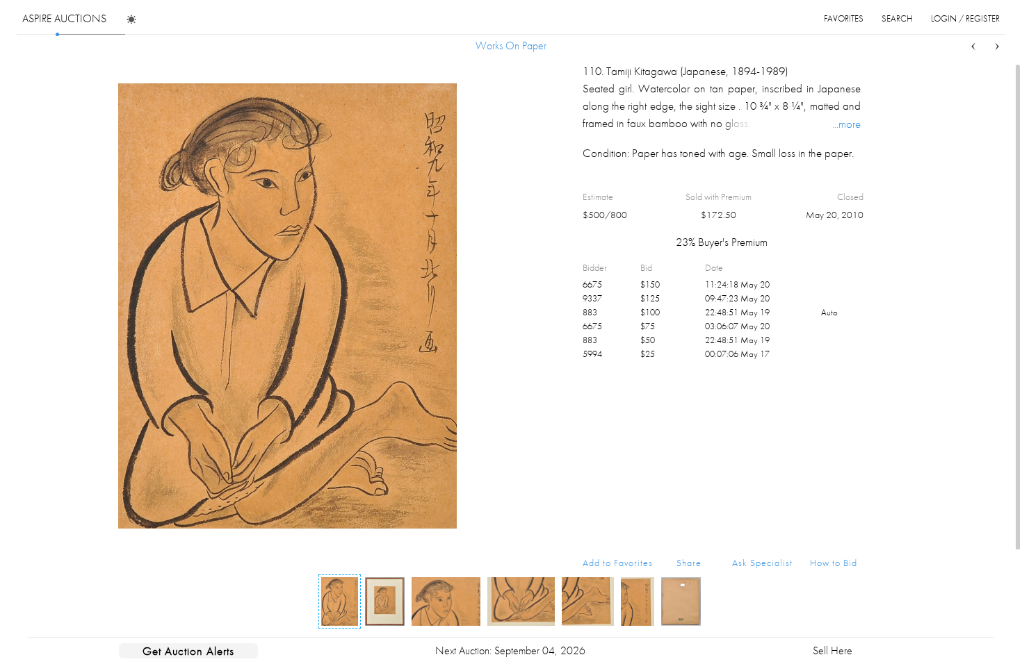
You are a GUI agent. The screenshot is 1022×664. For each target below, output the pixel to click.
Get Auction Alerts (188, 650)
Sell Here (832, 650)
